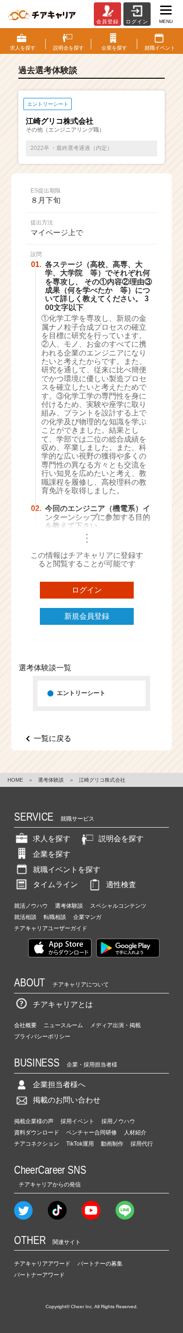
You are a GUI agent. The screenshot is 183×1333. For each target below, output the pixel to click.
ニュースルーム (63, 1025)
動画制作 (112, 1143)
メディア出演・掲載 (115, 1025)
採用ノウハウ (118, 1121)
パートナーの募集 (99, 1263)
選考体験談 (51, 780)
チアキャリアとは (63, 1004)
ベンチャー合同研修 (91, 1132)
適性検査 (121, 885)
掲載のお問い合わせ (66, 1100)
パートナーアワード (39, 1275)
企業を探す (51, 854)
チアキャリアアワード (42, 1263)
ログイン (87, 590)
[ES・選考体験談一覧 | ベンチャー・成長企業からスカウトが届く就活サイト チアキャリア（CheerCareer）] (42, 14)
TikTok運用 (80, 1143)
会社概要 (25, 1025)
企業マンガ (87, 917)
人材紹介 (135, 1132)
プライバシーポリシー (42, 1036)
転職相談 (55, 917)
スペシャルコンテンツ (118, 906)
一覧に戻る (52, 738)
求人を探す (51, 839)
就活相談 (25, 917)
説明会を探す (121, 839)
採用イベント (77, 1121)
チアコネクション (36, 1143)
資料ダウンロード (36, 1132)
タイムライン (55, 885)
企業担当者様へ (59, 1085)
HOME (15, 780)
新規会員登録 (86, 616)
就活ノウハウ (31, 906)
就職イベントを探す (66, 870)
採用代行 (141, 1143)
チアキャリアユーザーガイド (50, 928)
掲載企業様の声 (33, 1121)
